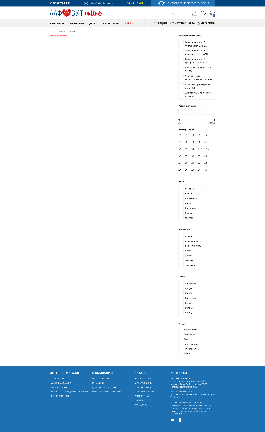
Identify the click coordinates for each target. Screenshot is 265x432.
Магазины (98, 382)
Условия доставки (60, 382)
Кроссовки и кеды (145, 391)
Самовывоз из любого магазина (188, 3)
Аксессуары (141, 404)
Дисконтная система (104, 387)
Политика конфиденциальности (69, 391)
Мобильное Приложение (106, 391)
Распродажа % (143, 396)
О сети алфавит (101, 378)
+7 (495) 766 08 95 (60, 3)
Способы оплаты (59, 378)
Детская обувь (143, 387)
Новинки (140, 400)
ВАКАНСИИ (135, 3)
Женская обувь (143, 378)
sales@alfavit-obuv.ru (101, 3)
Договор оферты (59, 396)
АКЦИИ (162, 23)
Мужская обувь (143, 382)
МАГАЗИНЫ (208, 23)
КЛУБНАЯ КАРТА (185, 23)
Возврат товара (58, 387)
